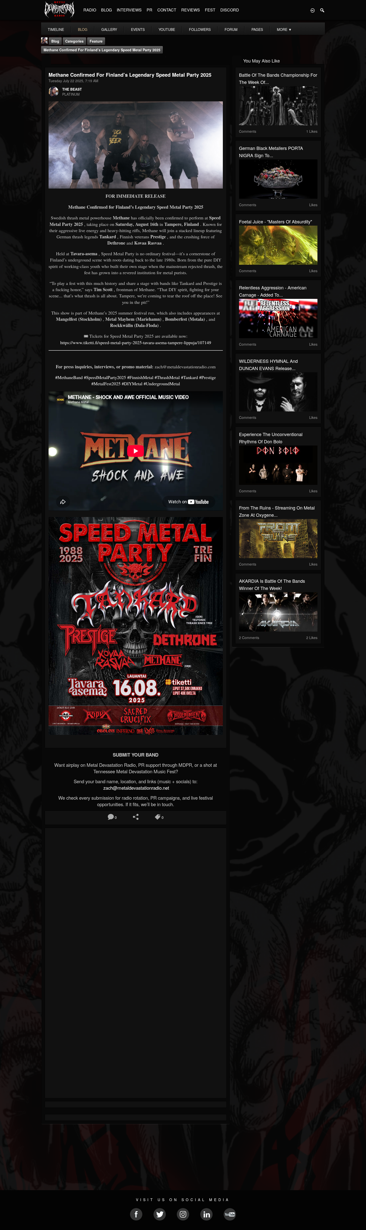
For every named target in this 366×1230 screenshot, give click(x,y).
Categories (74, 41)
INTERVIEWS (129, 10)
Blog (55, 41)
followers (200, 29)
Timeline (56, 29)
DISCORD (229, 10)
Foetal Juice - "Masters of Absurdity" (275, 221)
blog (82, 29)
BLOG (106, 10)
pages (257, 29)
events (138, 29)
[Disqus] (135, 898)
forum (231, 29)
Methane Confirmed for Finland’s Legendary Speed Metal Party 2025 (102, 49)
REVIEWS (190, 10)
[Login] (312, 10)
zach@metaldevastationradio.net (135, 787)
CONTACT (166, 10)
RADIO (89, 10)
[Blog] (46, 60)
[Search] (322, 10)
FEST (210, 10)
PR (149, 10)
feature (96, 41)
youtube (167, 29)
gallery (109, 29)
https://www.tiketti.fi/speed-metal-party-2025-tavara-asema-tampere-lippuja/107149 (135, 342)
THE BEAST (72, 89)
